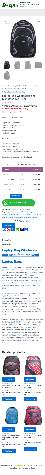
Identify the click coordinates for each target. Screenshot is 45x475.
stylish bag (9, 217)
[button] (39, 22)
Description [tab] (6, 240)
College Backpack (23, 86)
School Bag (12, 86)
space (30, 327)
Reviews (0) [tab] (7, 244)
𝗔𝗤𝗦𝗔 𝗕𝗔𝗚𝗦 (25, 2)
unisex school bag (30, 217)
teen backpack (18, 217)
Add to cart (16, 196)
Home (4, 86)
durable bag (14, 212)
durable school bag (24, 212)
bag (7, 212)
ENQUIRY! (8, 225)
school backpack (30, 214)
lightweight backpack (16, 214)
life (21, 340)
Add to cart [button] (9, 399)
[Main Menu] (4, 13)
